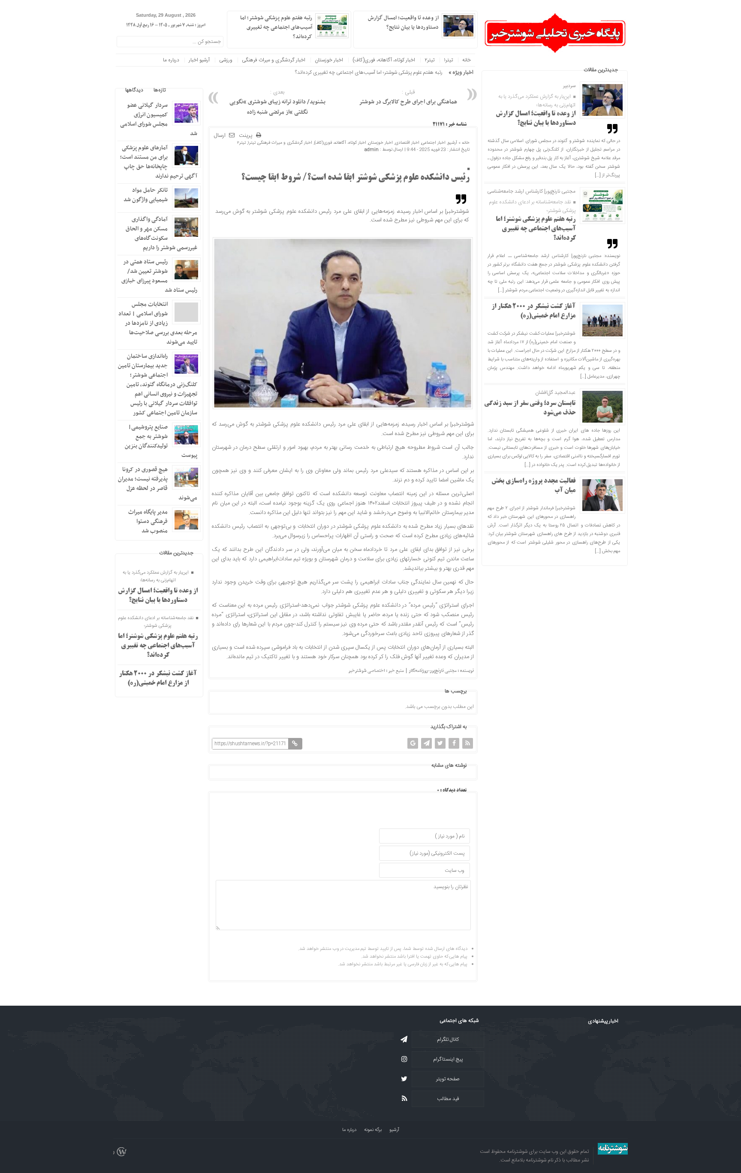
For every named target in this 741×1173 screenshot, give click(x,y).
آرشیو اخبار (199, 60)
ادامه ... (365, 36)
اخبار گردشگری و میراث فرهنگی (273, 60)
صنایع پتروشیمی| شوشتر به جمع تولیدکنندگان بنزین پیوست (161, 441)
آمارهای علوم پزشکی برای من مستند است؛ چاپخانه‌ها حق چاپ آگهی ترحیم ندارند (158, 162)
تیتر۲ (429, 60)
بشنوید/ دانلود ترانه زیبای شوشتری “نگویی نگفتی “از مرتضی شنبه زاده (277, 102)
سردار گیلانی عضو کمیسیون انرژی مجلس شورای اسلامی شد (158, 119)
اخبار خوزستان (329, 60)
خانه (466, 60)
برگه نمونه (373, 1130)
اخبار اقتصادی (407, 142)
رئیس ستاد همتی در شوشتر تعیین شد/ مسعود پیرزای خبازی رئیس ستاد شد (159, 276)
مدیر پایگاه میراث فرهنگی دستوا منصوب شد (148, 521)
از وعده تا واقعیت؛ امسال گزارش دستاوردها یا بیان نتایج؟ (403, 22)
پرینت (247, 135)
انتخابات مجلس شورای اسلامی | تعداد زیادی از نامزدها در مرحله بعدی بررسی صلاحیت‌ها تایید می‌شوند (157, 323)
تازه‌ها (160, 90)
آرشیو (452, 142)
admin (371, 149)
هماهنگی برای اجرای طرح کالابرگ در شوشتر (408, 97)
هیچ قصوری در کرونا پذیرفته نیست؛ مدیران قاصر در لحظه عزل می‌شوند (157, 484)
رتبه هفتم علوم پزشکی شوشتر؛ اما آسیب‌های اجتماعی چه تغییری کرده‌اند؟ (536, 229)
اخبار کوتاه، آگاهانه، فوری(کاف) (383, 60)
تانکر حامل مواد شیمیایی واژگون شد (146, 195)
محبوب (183, 90)
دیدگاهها (134, 90)
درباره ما (171, 60)
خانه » (463, 142)
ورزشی (225, 60)
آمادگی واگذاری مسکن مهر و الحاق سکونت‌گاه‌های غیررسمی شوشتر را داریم (161, 234)
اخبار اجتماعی (434, 142)
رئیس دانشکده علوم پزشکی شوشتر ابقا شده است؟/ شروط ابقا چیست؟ (355, 178)
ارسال (220, 135)
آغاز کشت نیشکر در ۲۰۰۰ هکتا (413, 72)
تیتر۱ (448, 60)
